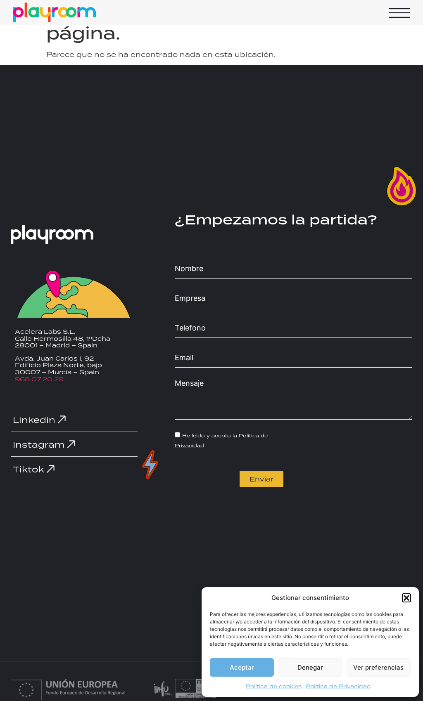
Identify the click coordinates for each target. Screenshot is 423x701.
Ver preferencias (378, 667)
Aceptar (242, 667)
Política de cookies (274, 686)
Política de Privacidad (338, 686)
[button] (406, 598)
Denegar (310, 667)
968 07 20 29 (39, 379)
